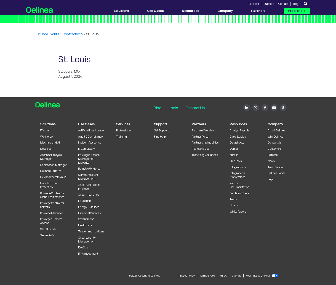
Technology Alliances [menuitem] (205, 155)
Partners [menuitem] (199, 124)
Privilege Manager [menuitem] (51, 213)
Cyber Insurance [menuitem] (88, 195)
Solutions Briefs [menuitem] (239, 193)
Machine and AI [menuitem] (50, 142)
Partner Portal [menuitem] (200, 137)
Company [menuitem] (275, 124)
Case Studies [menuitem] (238, 137)
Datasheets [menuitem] (237, 142)
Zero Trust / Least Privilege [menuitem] (89, 187)
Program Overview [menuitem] (203, 130)
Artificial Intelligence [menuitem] (91, 130)
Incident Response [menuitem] (89, 142)
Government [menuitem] (86, 219)
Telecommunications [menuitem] (91, 231)
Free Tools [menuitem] (236, 161)
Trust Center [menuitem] (275, 167)
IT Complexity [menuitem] (86, 149)
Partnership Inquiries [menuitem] (205, 142)
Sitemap (236, 275)
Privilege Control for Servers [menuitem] (52, 205)
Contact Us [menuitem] (274, 142)
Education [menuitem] (84, 201)
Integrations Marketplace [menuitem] (237, 175)
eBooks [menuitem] (234, 155)
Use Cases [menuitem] (86, 124)
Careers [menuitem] (272, 155)
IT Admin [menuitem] (45, 130)
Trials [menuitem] (233, 199)
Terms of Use (207, 275)
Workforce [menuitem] (46, 137)
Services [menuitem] (123, 124)
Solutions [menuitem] (48, 124)
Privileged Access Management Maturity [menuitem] (88, 159)
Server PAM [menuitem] (47, 235)
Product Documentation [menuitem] (239, 185)
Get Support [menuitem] (161, 130)
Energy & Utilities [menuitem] (88, 207)
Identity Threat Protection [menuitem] (49, 185)
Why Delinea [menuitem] (275, 137)
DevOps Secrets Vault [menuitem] (53, 177)
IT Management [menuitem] (88, 254)
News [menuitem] (271, 161)
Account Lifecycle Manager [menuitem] (51, 157)
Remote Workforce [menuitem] (89, 168)
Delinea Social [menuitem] (276, 173)
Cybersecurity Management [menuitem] (87, 239)
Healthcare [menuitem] (85, 225)
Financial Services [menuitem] (89, 213)
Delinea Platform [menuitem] (50, 171)
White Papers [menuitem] (238, 211)
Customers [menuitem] (274, 149)
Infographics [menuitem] (238, 167)
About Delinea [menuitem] (276, 130)
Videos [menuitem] (234, 205)
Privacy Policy (187, 275)
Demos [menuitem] (234, 149)
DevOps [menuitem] (83, 247)
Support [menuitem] (160, 124)
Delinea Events (48, 34)
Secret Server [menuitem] (48, 229)
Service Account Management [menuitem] (88, 177)
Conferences (73, 34)
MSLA (223, 275)
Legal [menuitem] (271, 179)
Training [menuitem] (121, 137)
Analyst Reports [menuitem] (239, 130)
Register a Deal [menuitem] (201, 149)
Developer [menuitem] (46, 149)
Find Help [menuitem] (160, 137)
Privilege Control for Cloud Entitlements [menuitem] (52, 195)
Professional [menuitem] (123, 130)
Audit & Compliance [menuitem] (90, 137)
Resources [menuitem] (238, 124)
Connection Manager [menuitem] (53, 165)
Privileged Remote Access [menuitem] (51, 221)
